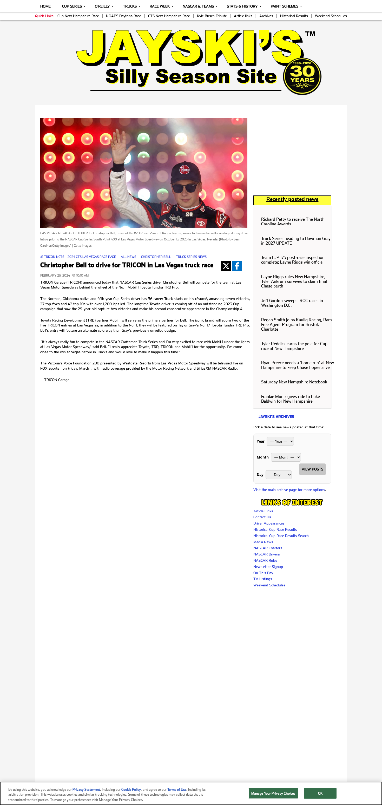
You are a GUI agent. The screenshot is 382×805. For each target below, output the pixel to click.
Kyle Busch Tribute (212, 16)
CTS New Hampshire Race (169, 16)
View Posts (312, 469)
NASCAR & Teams (198, 6)
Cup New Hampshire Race (78, 16)
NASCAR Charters (267, 548)
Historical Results (294, 16)
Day (260, 474)
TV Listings (262, 579)
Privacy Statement (86, 789)
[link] (191, 62)
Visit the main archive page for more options (289, 490)
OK (320, 793)
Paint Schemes (284, 6)
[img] (191, 62)
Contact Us (262, 517)
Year (261, 441)
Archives (266, 16)
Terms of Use (176, 789)
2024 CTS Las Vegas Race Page (92, 257)
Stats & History (242, 6)
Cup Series (72, 6)
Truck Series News (191, 257)
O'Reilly (102, 6)
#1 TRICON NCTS (52, 257)
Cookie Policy (131, 789)
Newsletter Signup (268, 567)
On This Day (263, 573)
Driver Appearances (269, 523)
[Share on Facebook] (237, 266)
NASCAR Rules (265, 560)
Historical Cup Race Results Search (281, 536)
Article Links (263, 511)
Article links (243, 16)
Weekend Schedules (331, 16)
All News (128, 257)
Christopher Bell (156, 257)
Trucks (130, 6)
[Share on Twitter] (226, 266)
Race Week (160, 6)
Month (263, 457)
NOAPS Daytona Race (123, 16)
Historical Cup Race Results (275, 529)
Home (45, 6)
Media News (263, 542)
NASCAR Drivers (266, 554)
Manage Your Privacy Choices (273, 793)
